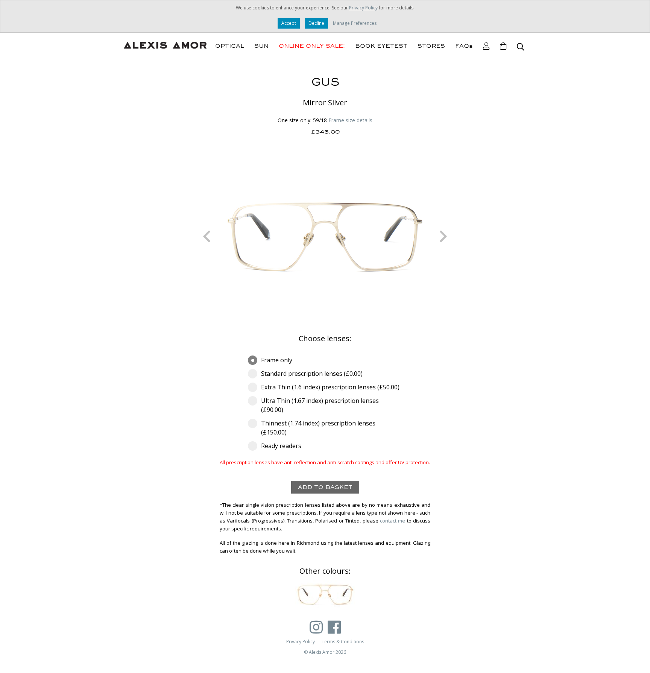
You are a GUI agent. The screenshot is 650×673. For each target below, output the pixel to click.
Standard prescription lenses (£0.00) (312, 373)
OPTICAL (229, 46)
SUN (261, 46)
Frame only (276, 360)
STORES (431, 46)
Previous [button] (206, 236)
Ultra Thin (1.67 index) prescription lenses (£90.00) (320, 405)
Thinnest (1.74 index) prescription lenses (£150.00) (318, 427)
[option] (325, 236)
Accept (288, 23)
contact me (392, 520)
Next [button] (443, 236)
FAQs (464, 46)
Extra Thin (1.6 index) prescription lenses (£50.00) (330, 387)
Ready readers (281, 446)
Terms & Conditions (343, 641)
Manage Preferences (355, 23)
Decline (316, 23)
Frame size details (350, 120)
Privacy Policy (363, 8)
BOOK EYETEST (381, 46)
